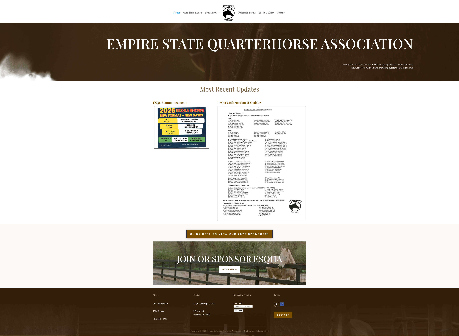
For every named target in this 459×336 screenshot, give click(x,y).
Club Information (192, 13)
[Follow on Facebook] (276, 304)
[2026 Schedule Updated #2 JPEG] (181, 148)
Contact (281, 13)
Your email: (238, 303)
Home (177, 13)
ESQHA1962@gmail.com (204, 303)
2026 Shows (211, 13)
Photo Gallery (266, 13)
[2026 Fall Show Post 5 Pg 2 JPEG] (262, 219)
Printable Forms (247, 13)
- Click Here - (229, 269)
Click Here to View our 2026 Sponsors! (229, 234)
